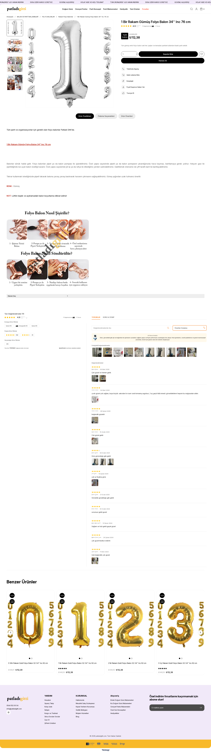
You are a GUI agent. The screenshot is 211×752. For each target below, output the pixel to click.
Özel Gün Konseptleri (118, 710)
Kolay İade (48, 707)
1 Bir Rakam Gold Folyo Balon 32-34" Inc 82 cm (77, 663)
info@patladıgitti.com (14, 709)
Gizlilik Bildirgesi (81, 710)
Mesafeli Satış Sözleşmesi (85, 703)
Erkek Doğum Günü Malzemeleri (122, 700)
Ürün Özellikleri (84, 116)
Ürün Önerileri (127, 116)
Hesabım (48, 700)
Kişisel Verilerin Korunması (85, 707)
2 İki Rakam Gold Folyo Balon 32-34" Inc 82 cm (127, 663)
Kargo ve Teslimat (51, 713)
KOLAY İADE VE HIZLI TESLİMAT (77, 2)
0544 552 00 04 (12, 705)
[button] (29, 658)
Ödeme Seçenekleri (106, 116)
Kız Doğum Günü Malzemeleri (121, 703)
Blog (77, 717)
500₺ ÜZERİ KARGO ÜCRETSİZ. (27, 2)
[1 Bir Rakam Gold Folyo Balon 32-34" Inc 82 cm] (81, 624)
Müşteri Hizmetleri (82, 713)
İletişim (47, 710)
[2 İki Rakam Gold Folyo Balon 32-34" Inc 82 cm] (131, 624)
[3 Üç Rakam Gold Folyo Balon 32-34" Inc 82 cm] (181, 624)
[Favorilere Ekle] (201, 54)
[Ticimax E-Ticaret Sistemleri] (105, 750)
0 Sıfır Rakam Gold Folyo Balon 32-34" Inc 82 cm (28, 663)
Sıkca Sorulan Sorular (52, 717)
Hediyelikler (114, 713)
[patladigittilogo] (18, 699)
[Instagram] (8, 712)
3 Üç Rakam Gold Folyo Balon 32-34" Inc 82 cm (177, 663)
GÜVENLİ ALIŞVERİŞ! (52, 2)
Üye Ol (47, 720)
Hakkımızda (80, 700)
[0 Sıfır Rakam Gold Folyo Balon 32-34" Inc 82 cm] (31, 624)
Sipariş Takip (49, 703)
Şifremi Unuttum (50, 723)
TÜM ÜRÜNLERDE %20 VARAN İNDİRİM (110, 2)
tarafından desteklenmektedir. (73, 348)
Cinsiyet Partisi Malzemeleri (120, 707)
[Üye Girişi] (196, 9)
